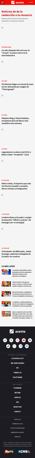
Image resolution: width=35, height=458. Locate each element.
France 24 (17, 373)
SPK (17, 402)
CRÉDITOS (18, 437)
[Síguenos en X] (11, 340)
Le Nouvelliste (17, 358)
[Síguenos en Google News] (27, 346)
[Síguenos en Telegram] (21, 346)
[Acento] (17, 331)
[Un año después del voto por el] (17, 42)
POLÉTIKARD (17, 377)
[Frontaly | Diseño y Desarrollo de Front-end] (9, 451)
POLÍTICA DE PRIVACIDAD (17, 428)
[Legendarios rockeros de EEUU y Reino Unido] (17, 143)
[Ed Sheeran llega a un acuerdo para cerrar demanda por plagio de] (17, 76)
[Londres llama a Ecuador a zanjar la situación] (17, 209)
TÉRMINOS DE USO (17, 424)
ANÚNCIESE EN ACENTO (17, 432)
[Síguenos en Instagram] (17, 340)
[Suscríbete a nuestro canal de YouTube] (24, 340)
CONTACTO (17, 419)
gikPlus (17, 397)
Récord (17, 393)
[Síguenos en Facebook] (5, 340)
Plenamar (17, 388)
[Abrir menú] (2, 2)
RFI (17, 368)
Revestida (17, 407)
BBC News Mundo (17, 363)
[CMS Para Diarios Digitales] (24, 451)
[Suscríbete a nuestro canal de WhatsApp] (14, 346)
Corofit (17, 412)
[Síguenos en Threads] (30, 340)
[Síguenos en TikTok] (8, 346)
